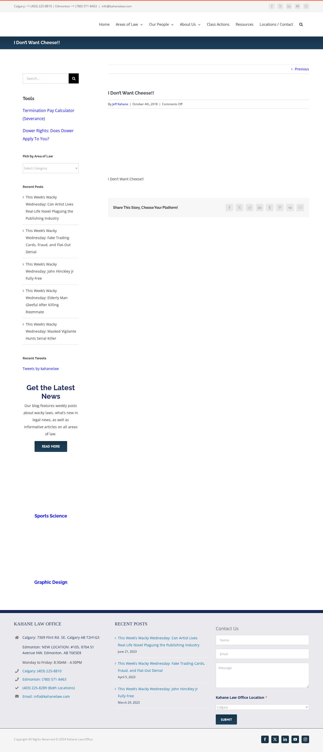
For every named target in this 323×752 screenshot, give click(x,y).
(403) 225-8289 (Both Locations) (48, 687)
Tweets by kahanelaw (41, 368)
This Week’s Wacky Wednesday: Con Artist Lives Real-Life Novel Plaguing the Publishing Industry (158, 641)
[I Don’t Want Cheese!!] (146, 119)
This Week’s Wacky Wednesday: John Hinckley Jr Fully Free (50, 271)
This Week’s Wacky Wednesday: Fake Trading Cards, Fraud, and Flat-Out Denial (161, 667)
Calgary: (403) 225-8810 (42, 671)
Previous (302, 69)
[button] (301, 24)
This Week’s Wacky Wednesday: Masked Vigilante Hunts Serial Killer (51, 331)
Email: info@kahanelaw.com (46, 696)
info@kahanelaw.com (117, 6)
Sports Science (51, 515)
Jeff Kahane (120, 104)
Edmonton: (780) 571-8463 (44, 679)
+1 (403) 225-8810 (39, 6)
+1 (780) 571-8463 (84, 6)
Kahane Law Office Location (241, 697)
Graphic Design (50, 582)
